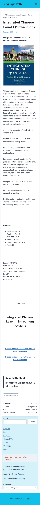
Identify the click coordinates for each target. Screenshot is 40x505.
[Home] (4, 15)
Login (5, 432)
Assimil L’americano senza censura (9, 407)
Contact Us (8, 439)
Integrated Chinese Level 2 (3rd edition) (30, 407)
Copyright (7, 446)
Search (6, 418)
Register (6, 436)
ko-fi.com (20, 469)
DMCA (6, 449)
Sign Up (6, 429)
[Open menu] (36, 4)
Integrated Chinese (11, 395)
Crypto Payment (18, 474)
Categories (7, 484)
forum (5, 442)
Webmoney (20, 478)
